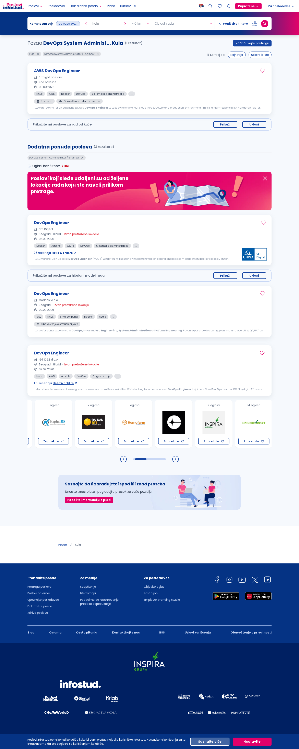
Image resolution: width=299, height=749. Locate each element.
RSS (162, 632)
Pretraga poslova (39, 587)
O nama (55, 632)
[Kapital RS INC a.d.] (38, 424)
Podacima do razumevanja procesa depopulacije (99, 602)
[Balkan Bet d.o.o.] (78, 424)
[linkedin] (267, 580)
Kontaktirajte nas (126, 632)
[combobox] (56, 23)
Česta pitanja (86, 632)
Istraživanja (88, 593)
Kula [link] (78, 545)
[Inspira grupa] (198, 424)
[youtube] (242, 580)
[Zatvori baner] (265, 178)
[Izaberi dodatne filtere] (254, 23)
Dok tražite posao (39, 606)
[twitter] (255, 580)
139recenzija (54, 383)
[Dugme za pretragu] (264, 23)
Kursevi (125, 6)
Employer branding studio (162, 600)
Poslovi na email (38, 593)
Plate (111, 6)
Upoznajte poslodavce (43, 600)
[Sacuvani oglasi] (219, 6)
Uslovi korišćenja (198, 632)
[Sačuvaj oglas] (262, 71)
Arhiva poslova (37, 613)
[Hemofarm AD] (118, 424)
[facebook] (217, 580)
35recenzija (53, 253)
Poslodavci (56, 6)
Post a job (151, 593)
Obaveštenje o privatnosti (251, 632)
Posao (62, 545)
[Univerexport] (238, 424)
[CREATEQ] (158, 424)
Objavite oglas (154, 587)
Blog (30, 632)
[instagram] (229, 580)
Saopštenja (88, 587)
